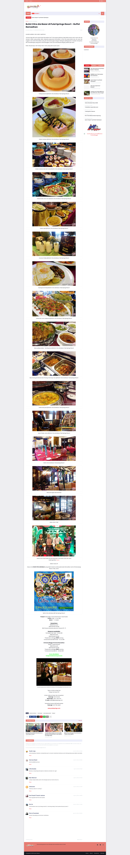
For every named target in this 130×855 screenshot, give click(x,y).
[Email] (47, 717)
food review (40, 713)
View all (80, 720)
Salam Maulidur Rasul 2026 (91, 102)
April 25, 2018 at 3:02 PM (77, 786)
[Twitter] (38, 717)
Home (27, 1)
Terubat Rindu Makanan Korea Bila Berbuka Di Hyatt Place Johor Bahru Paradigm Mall (53, 734)
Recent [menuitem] (37, 13)
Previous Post (29, 839)
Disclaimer (96, 853)
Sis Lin (57, 560)
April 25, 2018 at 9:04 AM (77, 751)
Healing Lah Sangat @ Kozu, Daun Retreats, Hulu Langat (97, 92)
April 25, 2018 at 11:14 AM (78, 768)
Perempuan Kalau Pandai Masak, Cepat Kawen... (43, 17)
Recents (94, 65)
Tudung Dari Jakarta (90, 111)
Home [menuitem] (28, 13)
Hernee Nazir (33, 760)
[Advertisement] (79, 7)
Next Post (79, 839)
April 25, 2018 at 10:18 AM (77, 760)
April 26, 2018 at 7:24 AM (77, 804)
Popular (87, 65)
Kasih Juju (32, 751)
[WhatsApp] (44, 717)
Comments (101, 65)
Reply (30, 755)
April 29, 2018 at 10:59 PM (77, 813)
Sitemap (102, 853)
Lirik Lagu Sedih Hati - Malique (96, 86)
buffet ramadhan (33, 21)
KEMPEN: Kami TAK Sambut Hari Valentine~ (97, 75)
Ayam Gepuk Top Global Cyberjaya (96, 80)
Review (53, 713)
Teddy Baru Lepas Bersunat (91, 107)
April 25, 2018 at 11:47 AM (78, 777)
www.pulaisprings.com (54, 708)
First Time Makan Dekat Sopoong (93, 115)
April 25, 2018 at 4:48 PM (78, 795)
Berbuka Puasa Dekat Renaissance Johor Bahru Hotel (34, 733)
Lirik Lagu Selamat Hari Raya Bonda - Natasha (97, 69)
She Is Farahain (34, 813)
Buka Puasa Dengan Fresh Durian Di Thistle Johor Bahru (72, 733)
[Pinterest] (41, 717)
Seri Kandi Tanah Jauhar (37, 795)
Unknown (32, 786)
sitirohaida (32, 769)
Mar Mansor (33, 778)
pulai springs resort (47, 713)
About (31, 1)
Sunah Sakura (37, 853)
